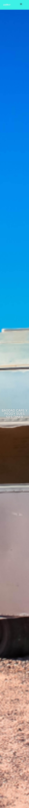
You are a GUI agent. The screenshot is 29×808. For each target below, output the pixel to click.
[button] (21, 4)
